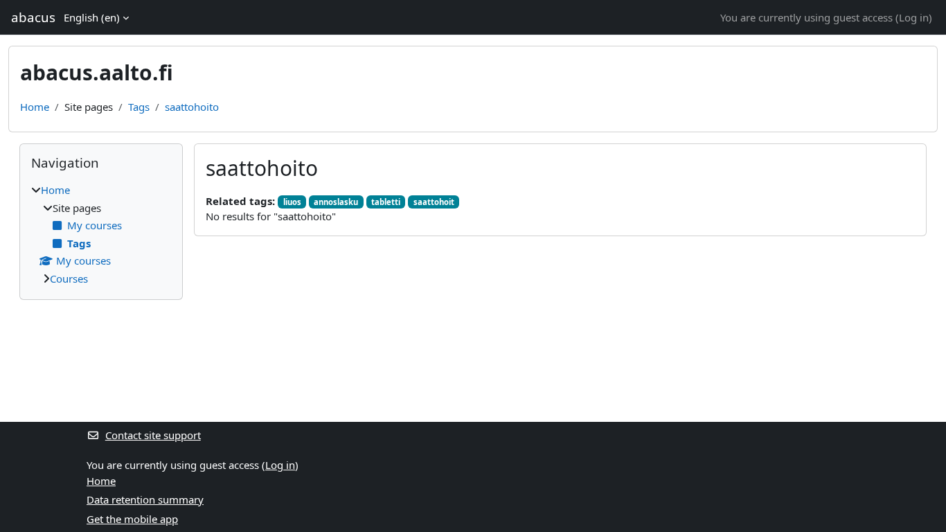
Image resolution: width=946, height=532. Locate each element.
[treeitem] (101, 234)
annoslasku (336, 202)
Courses (69, 278)
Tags (139, 107)
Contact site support (153, 435)
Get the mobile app (132, 519)
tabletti (385, 202)
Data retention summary (145, 499)
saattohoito (192, 107)
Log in (914, 17)
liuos (292, 202)
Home (34, 107)
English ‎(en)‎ (92, 17)
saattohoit (433, 202)
